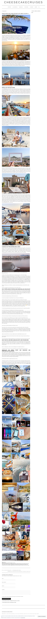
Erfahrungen (9, 564)
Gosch (27, 564)
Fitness (18, 564)
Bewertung (22, 563)
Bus (28, 563)
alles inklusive (7, 563)
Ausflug (15, 563)
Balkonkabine (19, 563)
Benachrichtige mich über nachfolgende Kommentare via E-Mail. (11, 600)
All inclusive (4, 563)
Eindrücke (6, 564)
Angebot (12, 563)
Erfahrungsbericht (12, 564)
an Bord (10, 563)
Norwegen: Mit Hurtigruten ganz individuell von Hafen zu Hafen (18, 571)
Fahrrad (17, 564)
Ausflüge (17, 563)
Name (3, 578)
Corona (3, 564)
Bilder (24, 563)
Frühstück (25, 564)
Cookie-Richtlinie (23, 617)
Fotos (23, 564)
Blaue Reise (26, 563)
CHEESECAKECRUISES (23, 2)
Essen (15, 564)
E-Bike (4, 564)
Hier (2, 613)
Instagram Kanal (28, 363)
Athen (13, 563)
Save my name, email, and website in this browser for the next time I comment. (13, 596)
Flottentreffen (21, 564)
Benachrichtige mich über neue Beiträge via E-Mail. (9, 602)
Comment (3, 589)
